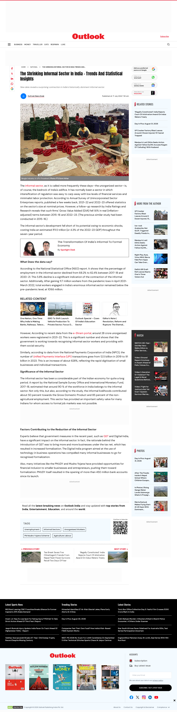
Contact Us (128, 707)
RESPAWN (55, 44)
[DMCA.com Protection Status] (15, 707)
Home (23, 67)
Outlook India (72, 505)
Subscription (140, 660)
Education (54, 509)
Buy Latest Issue (142, 665)
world (82, 509)
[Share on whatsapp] (12, 83)
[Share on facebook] (12, 68)
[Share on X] (12, 73)
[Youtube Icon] (156, 697)
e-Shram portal (82, 333)
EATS (46, 44)
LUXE (63, 44)
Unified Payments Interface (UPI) (52, 356)
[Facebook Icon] (131, 697)
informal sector (34, 185)
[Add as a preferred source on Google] (12, 88)
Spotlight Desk (68, 249)
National (34, 67)
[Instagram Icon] (144, 697)
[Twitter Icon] (138, 697)
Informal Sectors (52, 529)
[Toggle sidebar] (9, 44)
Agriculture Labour (62, 535)
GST (106, 436)
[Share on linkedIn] (12, 78)
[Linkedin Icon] (150, 697)
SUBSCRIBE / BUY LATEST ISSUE (150, 688)
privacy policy (158, 680)
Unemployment (32, 529)
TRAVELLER (37, 44)
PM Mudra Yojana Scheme (36, 535)
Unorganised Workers (74, 529)
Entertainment (38, 509)
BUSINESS (18, 44)
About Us (117, 707)
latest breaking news (48, 505)
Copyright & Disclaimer (145, 707)
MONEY (27, 44)
